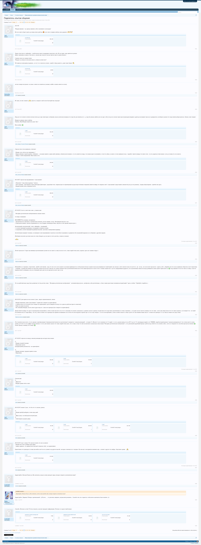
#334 (196, 371)
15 (20, 22)
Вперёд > (33, 22)
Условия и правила (194, 543)
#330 (196, 275)
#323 (196, 92)
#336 (196, 435)
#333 (196, 330)
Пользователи (19, 9)
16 (22, 22)
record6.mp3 (27, 37)
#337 (196, 467)
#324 (196, 109)
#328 (196, 243)
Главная (7, 9)
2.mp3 (26, 161)
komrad (42, 20)
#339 (196, 499)
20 (29, 22)
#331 (196, 291)
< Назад (13, 22)
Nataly (19, 144)
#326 (196, 172)
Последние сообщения (17, 11)
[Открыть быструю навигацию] (196, 15)
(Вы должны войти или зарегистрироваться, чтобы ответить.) (184, 530)
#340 (196, 525)
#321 (196, 48)
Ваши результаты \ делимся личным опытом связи (21, 20)
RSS (197, 541)
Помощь (187, 541)
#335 (196, 400)
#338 (196, 483)
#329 (196, 259)
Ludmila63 (7, 485)
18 (25, 22)
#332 (196, 314)
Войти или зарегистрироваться (190, 1)
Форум (12, 9)
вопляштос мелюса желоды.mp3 (31, 514)
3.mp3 (26, 388)
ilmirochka (7, 94)
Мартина (17, 245)
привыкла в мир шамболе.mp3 (70, 514)
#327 (196, 202)
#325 (196, 141)
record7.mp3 (27, 68)
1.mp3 (26, 130)
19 (27, 22)
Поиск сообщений (7, 11)
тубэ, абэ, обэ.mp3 (105, 514)
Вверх (194, 541)
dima (16, 144)
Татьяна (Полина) (24, 144)
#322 (196, 79)
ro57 (6, 35)
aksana (19, 174)
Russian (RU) (5, 541)
